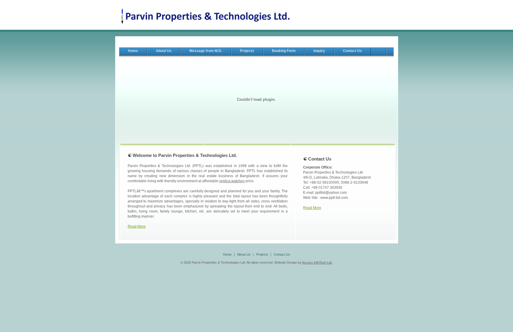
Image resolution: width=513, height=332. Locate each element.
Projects (262, 254)
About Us (244, 254)
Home (227, 254)
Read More (137, 226)
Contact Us (282, 254)
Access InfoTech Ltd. (317, 262)
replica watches (232, 181)
